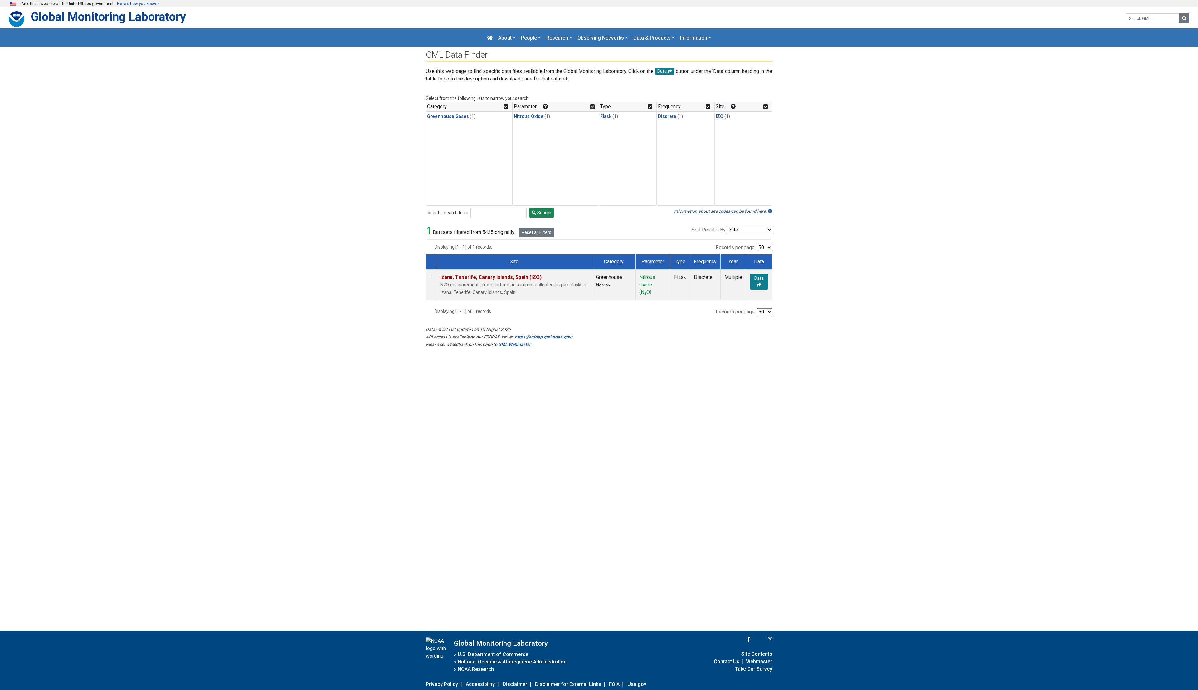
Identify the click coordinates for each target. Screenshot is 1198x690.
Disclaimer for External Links (568, 684)
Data (759, 278)
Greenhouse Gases (448, 116)
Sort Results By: (709, 230)
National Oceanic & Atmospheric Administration (512, 662)
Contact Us (726, 661)
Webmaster (759, 661)
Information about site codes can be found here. (721, 211)
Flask (605, 116)
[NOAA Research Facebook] (740, 639)
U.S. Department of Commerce (493, 654)
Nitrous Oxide (528, 116)
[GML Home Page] (490, 38)
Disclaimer (515, 684)
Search (543, 212)
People (529, 38)
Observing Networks (600, 38)
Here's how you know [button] (136, 3)
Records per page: (736, 247)
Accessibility (480, 684)
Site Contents (756, 654)
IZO (719, 116)
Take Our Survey (753, 669)
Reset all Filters (536, 232)
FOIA (614, 684)
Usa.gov (636, 684)
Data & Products (652, 38)
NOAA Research (476, 669)
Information (693, 38)
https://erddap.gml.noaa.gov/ (543, 336)
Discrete (667, 116)
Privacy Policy (442, 684)
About (505, 38)
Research (557, 38)
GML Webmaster (514, 344)
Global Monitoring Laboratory (108, 17)
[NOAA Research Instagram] (762, 639)
